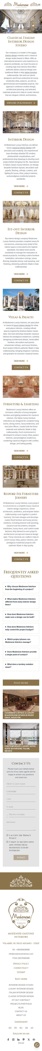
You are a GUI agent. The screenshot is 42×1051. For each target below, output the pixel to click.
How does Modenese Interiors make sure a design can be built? (19, 615)
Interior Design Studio (21, 985)
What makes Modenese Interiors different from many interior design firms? (20, 602)
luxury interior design (22, 325)
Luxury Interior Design (21, 989)
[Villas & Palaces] (21, 300)
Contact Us (21, 1011)
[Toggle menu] (39, 5)
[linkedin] (18, 1039)
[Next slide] (38, 21)
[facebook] (8, 1039)
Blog (21, 1008)
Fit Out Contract (21, 1000)
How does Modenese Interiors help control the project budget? (19, 628)
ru (21, 1028)
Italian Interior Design (21, 993)
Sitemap (21, 972)
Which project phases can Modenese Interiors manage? (18, 640)
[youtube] (34, 1039)
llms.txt (21, 1043)
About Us (21, 1015)
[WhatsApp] (37, 1045)
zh (32, 1028)
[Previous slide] (3, 21)
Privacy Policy (21, 964)
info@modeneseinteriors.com (21, 954)
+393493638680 (23, 950)
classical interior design (22, 148)
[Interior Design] (21, 122)
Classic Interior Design (21, 996)
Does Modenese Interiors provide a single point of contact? (21, 653)
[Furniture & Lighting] (21, 387)
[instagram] (13, 1039)
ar (26, 1028)
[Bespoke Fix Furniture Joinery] (21, 477)
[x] (29, 1039)
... (7, 815)
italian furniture (31, 72)
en (10, 1028)
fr (15, 1028)
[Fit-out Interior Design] (21, 212)
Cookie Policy (21, 968)
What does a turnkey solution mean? (19, 665)
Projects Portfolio (21, 1004)
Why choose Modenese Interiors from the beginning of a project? (20, 587)
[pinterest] (23, 1039)
